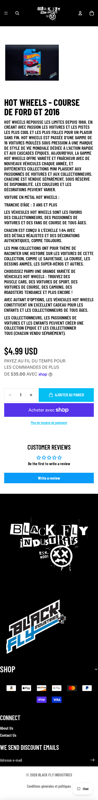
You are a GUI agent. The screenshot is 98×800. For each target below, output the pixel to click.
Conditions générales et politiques (49, 786)
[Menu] (6, 13)
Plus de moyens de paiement (49, 422)
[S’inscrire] (92, 760)
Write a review (49, 477)
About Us (6, 727)
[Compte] (80, 13)
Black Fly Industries (55, 774)
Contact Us (8, 734)
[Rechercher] (17, 13)
